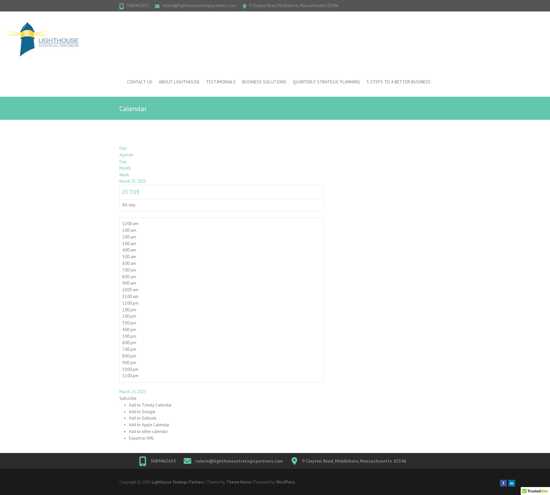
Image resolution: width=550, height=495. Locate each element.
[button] (128, 398)
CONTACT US (139, 82)
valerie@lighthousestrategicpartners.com (199, 5)
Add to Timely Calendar (150, 405)
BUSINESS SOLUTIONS (264, 82)
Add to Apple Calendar (149, 425)
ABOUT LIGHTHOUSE (179, 82)
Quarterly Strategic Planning (326, 82)
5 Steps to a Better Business (398, 82)
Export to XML (141, 438)
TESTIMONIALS (221, 82)
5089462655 (137, 5)
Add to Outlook (142, 418)
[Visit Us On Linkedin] (511, 482)
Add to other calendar (148, 431)
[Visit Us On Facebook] (503, 482)
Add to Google (142, 411)
